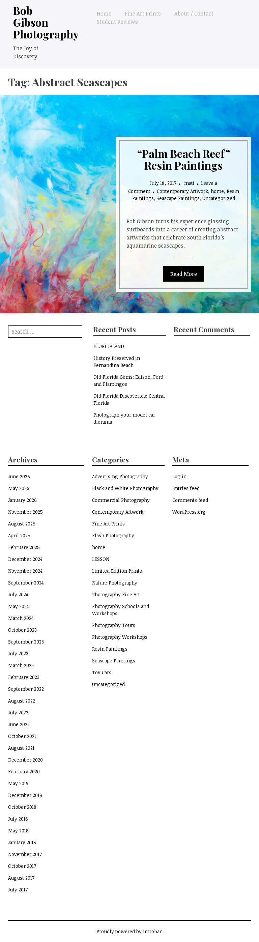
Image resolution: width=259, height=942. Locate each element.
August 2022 (21, 700)
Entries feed (186, 488)
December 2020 (25, 760)
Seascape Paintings (178, 198)
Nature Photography (114, 582)
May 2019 (18, 783)
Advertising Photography (120, 476)
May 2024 (18, 606)
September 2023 (26, 641)
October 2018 (22, 807)
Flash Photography (113, 535)
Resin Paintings (109, 649)
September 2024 (26, 582)
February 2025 (24, 547)
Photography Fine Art (116, 594)
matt (189, 183)
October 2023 (22, 630)
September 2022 (26, 689)
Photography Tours (113, 625)
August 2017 (21, 878)
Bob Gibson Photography (46, 22)
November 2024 (25, 571)
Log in (179, 476)
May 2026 (18, 488)
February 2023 (23, 677)
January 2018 (22, 842)
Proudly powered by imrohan (129, 931)
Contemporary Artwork (182, 191)
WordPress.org (189, 512)
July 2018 (18, 819)
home (217, 191)
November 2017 (25, 854)
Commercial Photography (121, 500)
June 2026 (19, 476)
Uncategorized (218, 198)
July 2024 (18, 594)
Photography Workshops (119, 637)
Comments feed (190, 500)
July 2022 (18, 712)
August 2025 (21, 523)
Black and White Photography (125, 488)
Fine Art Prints (143, 13)
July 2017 (18, 889)
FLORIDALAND (108, 346)
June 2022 (19, 724)
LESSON (100, 559)
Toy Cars (101, 672)
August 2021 (21, 748)
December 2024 (25, 559)
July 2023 (18, 653)
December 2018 (25, 795)
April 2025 (19, 535)
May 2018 (18, 830)
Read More (183, 274)
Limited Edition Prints (117, 571)
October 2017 (22, 866)
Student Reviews (117, 21)
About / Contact (193, 13)
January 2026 (22, 500)
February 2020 (24, 771)
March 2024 (21, 618)
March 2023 (21, 665)
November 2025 (25, 512)
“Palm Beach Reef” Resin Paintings (183, 159)
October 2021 (22, 736)
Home (104, 13)
